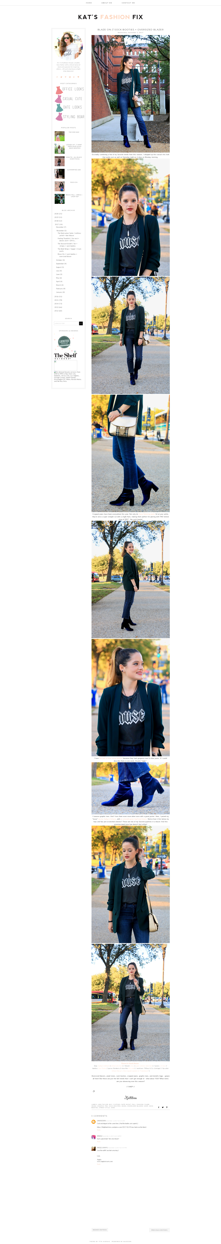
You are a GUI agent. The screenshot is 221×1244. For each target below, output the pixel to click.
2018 (56, 221)
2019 (56, 217)
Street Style (104, 1107)
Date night (126, 1104)
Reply (98, 1130)
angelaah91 (102, 1148)
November (60, 231)
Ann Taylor (102, 1068)
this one (131, 1068)
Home (89, 3)
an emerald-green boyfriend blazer (134, 819)
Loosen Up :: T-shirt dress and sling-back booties (74, 146)
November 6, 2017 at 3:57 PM (117, 1148)
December (60, 227)
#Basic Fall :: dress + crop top (74, 195)
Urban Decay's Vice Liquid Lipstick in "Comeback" (130, 1071)
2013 (56, 307)
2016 (56, 296)
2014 (56, 304)
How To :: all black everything (74, 158)
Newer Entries (100, 1230)
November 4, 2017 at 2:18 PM (111, 1136)
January (59, 292)
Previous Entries (159, 1230)
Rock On (74, 182)
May (57, 278)
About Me (107, 3)
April (58, 281)
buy (110, 1104)
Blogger (127, 1241)
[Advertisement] (109, 1212)
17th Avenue (104, 1241)
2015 (56, 300)
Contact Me (128, 3)
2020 (56, 214)
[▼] (54, 224)
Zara (132, 1066)
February (59, 289)
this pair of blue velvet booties (111, 758)
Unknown (101, 1121)
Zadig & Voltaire (104, 1066)
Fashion (140, 1104)
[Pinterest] (66, 77)
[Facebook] (58, 77)
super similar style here (144, 1066)
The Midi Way (74, 132)
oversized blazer (135, 1106)
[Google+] (75, 77)
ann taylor (103, 1104)
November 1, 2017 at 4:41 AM (115, 1121)
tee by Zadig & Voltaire (107, 819)
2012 (56, 311)
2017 (57, 224)
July (57, 271)
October (59, 260)
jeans (124, 1106)
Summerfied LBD (74, 170)
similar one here (116, 1066)
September (60, 264)
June (58, 274)
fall (134, 1104)
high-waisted (115, 1106)
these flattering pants (147, 514)
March (58, 285)
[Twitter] (62, 77)
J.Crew (162, 1066)
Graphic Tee (102, 1106)
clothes (116, 1104)
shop (146, 1106)
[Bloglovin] (79, 77)
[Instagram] (71, 77)
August (58, 267)
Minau (99, 1136)
